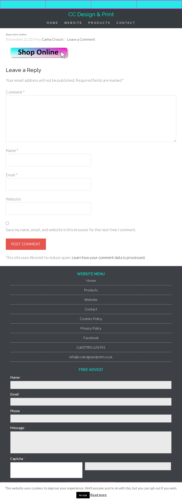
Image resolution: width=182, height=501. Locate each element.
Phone (15, 411)
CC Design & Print (91, 14)
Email (12, 174)
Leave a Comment (81, 39)
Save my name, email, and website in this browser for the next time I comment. (71, 229)
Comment (15, 91)
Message (18, 427)
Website (13, 199)
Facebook (91, 338)
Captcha (17, 458)
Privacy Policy (90, 328)
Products (91, 290)
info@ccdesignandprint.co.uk (91, 357)
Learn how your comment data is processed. (108, 257)
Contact (91, 309)
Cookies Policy (91, 318)
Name (12, 150)
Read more (98, 495)
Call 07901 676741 (91, 347)
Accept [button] (83, 495)
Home (91, 280)
